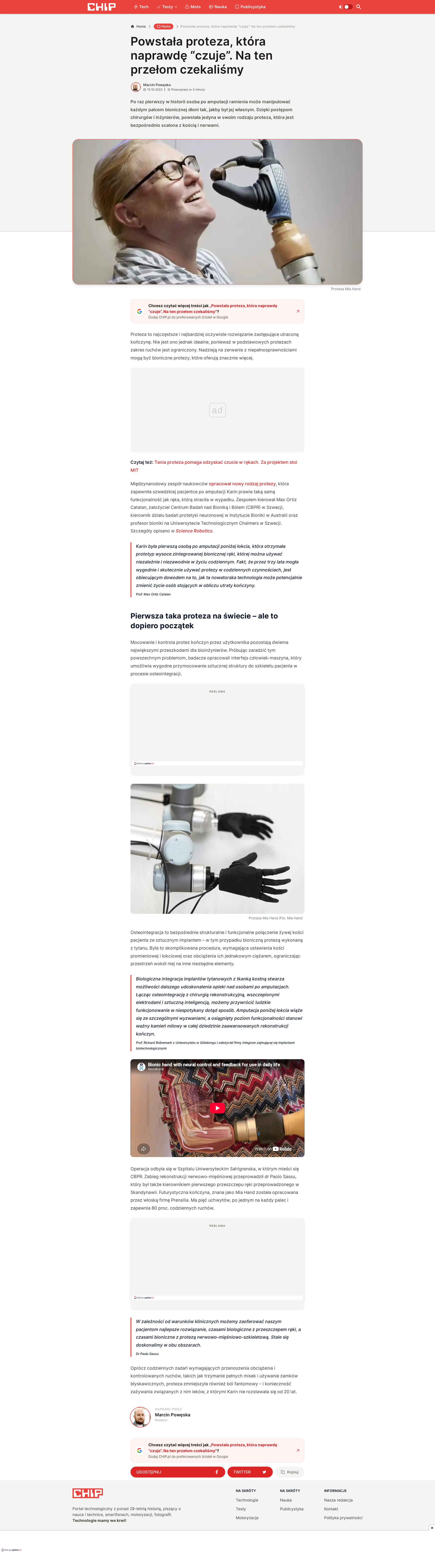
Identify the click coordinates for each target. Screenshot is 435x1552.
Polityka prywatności (343, 1517)
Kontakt (331, 1508)
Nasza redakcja (338, 1500)
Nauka (221, 6)
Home (141, 26)
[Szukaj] (358, 7)
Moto (196, 6)
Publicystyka (253, 6)
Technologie (247, 1500)
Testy (167, 6)
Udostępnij (148, 1472)
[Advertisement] (217, 727)
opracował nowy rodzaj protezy (242, 483)
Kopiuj (292, 1472)
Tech (144, 6)
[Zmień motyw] (346, 6)
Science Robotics (194, 531)
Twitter (242, 1472)
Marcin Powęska (157, 85)
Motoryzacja (247, 1517)
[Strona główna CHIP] (101, 7)
